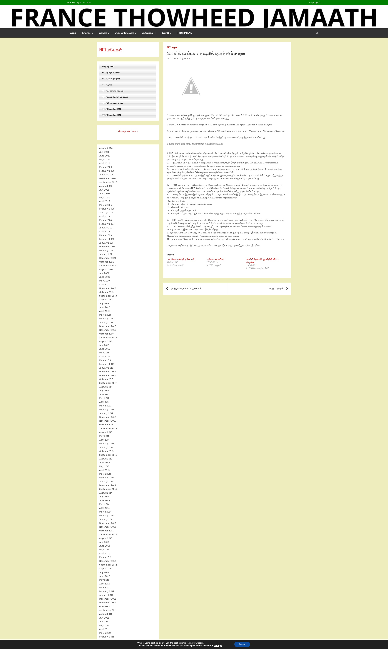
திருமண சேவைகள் (124, 33)
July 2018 (104, 345)
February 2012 (106, 591)
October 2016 (106, 424)
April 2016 (104, 439)
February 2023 (106, 239)
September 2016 (108, 428)
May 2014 (104, 504)
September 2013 (108, 534)
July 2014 (104, 496)
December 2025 (107, 178)
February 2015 (106, 477)
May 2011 (104, 625)
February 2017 (106, 409)
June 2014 (104, 500)
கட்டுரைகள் (147, 33)
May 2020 (104, 280)
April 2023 (104, 231)
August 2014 (105, 492)
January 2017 (106, 413)
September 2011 (108, 610)
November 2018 (107, 330)
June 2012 (104, 576)
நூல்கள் (103, 33)
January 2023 (106, 242)
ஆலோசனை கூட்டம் (215, 259)
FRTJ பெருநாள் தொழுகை (113, 91)
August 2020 (106, 269)
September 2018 (108, 337)
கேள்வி (165, 33)
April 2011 (104, 629)
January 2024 (106, 227)
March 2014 (105, 511)
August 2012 (105, 568)
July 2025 (104, 189)
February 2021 (106, 250)
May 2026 (104, 159)
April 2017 (104, 402)
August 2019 (105, 299)
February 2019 (106, 318)
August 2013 (105, 538)
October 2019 (106, 292)
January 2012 (106, 595)
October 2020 (106, 261)
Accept (242, 644)
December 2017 (107, 371)
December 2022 (107, 246)
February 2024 (106, 224)
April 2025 (104, 201)
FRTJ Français (184, 33)
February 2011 (106, 636)
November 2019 (107, 288)
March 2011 (105, 633)
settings (218, 645)
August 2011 (105, 614)
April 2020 (104, 284)
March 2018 (105, 360)
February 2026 (107, 171)
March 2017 (105, 405)
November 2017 (107, 375)
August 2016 (105, 432)
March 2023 (105, 235)
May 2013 (104, 549)
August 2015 (105, 458)
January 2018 (106, 367)
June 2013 (104, 545)
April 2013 (104, 553)
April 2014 (104, 508)
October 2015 (106, 451)
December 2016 (107, 417)
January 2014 (106, 519)
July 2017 (104, 390)
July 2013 (104, 542)
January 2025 (106, 212)
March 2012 (105, 587)
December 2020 (107, 258)
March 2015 (105, 474)
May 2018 (104, 352)
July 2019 (104, 303)
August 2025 (105, 186)
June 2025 (104, 193)
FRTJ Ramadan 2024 (111, 109)
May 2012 (104, 580)
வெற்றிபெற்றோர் (275, 288)
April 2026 (104, 163)
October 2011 (106, 606)
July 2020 (104, 273)
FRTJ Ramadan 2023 (111, 115)
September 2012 (108, 564)
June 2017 (104, 394)
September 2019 (108, 296)
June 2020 (104, 277)
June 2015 (104, 462)
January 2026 (106, 174)
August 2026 (106, 148)
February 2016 (106, 443)
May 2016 (104, 436)
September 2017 (108, 383)
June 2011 (104, 621)
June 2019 (104, 307)
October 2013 (106, 530)
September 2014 (108, 489)
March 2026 (105, 167)
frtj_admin (185, 58)
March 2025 (105, 205)
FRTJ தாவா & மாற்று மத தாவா (115, 97)
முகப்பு (73, 33)
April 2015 (104, 470)
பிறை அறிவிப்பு (315, 2)
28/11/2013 (172, 58)
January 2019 (106, 322)
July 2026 (104, 152)
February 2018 (106, 364)
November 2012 (107, 561)
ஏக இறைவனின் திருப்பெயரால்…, (181, 259)
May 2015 (104, 466)
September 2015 (108, 455)
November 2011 (107, 602)
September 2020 (108, 265)
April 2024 (104, 216)
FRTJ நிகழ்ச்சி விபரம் (111, 73)
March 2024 (105, 220)
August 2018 (105, 341)
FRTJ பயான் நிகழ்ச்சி (111, 79)
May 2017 (104, 398)
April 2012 (104, 583)
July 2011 (104, 617)
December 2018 (107, 326)
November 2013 (107, 527)
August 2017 (105, 386)
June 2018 (104, 349)
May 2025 (104, 197)
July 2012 (104, 572)
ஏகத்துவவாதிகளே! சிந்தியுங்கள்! (186, 288)
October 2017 (106, 379)
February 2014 (106, 515)
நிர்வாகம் (86, 33)
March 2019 (105, 314)
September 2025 (108, 182)
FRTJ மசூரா (172, 47)
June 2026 (104, 155)
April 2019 (104, 311)
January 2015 (106, 481)
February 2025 (106, 208)
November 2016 (107, 420)
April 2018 (104, 356)
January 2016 (106, 447)
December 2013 (107, 523)
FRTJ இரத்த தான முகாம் (112, 103)
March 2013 (105, 557)
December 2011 (107, 598)
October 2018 (106, 333)
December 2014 (107, 485)
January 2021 (106, 254)
